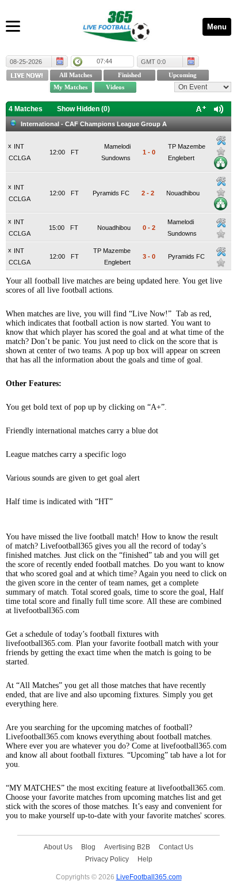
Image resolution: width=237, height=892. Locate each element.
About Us (58, 847)
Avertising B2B (127, 847)
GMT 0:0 (153, 61)
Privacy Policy (107, 859)
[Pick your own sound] (220, 140)
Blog (88, 847)
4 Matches (26, 109)
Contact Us (176, 847)
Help (144, 859)
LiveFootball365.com (149, 876)
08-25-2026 (26, 61)
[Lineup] (220, 162)
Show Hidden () (83, 109)
